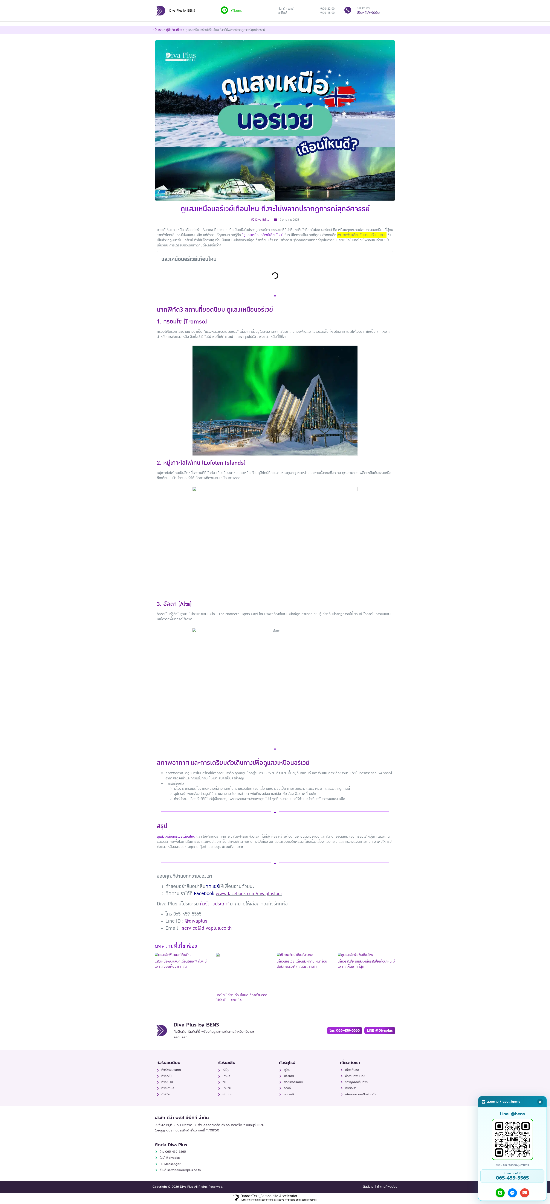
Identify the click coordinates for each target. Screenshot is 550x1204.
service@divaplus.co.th (207, 928)
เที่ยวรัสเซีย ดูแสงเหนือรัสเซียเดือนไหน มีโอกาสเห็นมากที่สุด (366, 964)
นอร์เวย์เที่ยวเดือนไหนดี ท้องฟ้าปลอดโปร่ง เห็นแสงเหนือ (241, 997)
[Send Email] (524, 1192)
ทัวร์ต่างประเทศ (214, 904)
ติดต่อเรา (368, 1186)
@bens (236, 11)
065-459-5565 (368, 12)
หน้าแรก (158, 29)
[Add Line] (500, 1192)
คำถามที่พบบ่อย (387, 1186)
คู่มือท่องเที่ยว (174, 29)
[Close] (540, 1102)
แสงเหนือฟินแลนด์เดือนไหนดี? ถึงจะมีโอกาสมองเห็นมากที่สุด (181, 964)
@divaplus (196, 921)
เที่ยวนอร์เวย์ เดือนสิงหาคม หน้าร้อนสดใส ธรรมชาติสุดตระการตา (302, 964)
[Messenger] (512, 1192)
